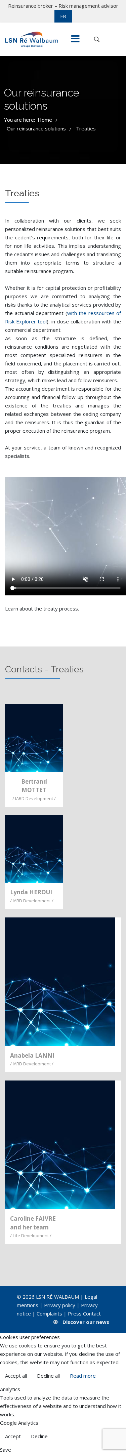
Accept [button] (13, 1436)
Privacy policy (59, 1305)
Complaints (49, 1313)
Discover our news (85, 1322)
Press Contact (84, 1313)
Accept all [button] (16, 1375)
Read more (83, 1375)
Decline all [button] (48, 1375)
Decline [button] (39, 1436)
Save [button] (5, 1449)
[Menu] (75, 39)
